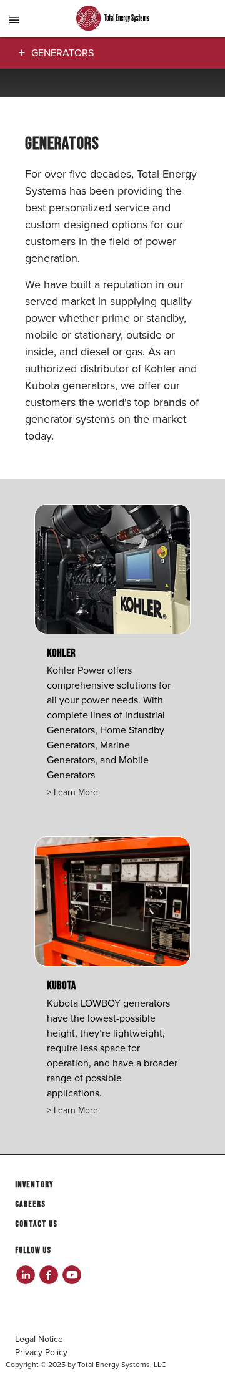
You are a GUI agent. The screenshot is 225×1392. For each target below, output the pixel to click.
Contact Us (36, 1224)
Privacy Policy (41, 1352)
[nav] (15, 27)
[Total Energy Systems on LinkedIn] (25, 1274)
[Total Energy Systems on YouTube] (71, 1274)
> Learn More (72, 792)
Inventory (34, 1184)
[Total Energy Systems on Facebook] (48, 1274)
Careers (30, 1204)
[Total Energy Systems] (112, 18)
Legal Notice (39, 1339)
